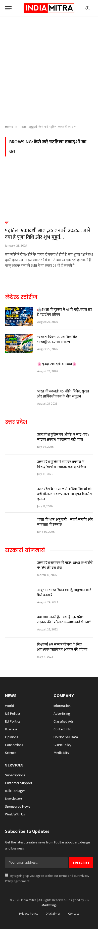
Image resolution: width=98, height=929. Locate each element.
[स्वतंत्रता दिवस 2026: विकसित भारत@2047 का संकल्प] (19, 343)
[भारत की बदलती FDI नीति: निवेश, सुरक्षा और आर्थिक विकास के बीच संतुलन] (19, 398)
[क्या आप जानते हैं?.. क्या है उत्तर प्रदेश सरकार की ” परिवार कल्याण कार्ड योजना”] (19, 623)
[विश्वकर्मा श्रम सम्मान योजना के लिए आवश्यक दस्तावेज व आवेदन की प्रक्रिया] (19, 651)
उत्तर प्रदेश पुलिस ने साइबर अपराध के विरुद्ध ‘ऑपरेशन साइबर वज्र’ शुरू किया (61, 464)
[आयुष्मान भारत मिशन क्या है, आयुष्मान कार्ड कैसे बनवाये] (19, 596)
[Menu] (8, 8)
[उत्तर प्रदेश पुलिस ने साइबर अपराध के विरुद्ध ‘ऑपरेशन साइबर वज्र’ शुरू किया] (19, 468)
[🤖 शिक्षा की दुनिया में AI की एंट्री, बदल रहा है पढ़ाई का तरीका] (19, 316)
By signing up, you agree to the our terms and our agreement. (47, 878)
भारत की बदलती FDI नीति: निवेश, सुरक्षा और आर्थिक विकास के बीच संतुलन (63, 393)
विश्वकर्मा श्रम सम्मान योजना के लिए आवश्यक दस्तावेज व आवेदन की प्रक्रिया (62, 647)
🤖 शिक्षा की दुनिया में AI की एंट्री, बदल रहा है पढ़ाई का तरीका (64, 312)
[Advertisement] (49, 70)
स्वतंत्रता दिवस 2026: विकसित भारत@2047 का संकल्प (57, 339)
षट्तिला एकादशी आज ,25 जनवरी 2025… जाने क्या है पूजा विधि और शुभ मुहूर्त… (47, 234)
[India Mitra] (49, 8)
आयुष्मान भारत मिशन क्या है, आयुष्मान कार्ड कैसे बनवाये (64, 592)
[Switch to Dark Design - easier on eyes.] (87, 8)
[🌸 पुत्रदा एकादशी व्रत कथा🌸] (19, 370)
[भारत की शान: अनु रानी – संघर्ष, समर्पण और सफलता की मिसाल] (19, 526)
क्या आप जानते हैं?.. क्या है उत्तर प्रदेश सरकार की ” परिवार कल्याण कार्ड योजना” (64, 619)
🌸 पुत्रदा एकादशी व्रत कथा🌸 (56, 364)
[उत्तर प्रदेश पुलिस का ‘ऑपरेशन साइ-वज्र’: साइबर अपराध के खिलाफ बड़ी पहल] (19, 441)
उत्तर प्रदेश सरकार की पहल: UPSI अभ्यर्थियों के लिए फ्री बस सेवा (65, 565)
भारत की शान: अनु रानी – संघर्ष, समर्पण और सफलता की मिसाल (65, 522)
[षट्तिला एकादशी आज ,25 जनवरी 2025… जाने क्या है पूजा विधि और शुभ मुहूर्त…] (49, 191)
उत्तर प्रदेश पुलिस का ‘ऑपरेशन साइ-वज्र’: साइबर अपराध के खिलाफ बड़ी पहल (63, 437)
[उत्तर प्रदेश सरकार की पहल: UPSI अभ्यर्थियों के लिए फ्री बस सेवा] (19, 569)
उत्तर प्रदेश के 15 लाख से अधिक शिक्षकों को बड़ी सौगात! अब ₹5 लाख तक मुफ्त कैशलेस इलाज (64, 494)
